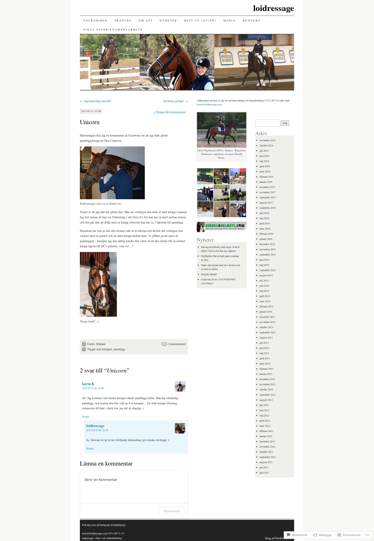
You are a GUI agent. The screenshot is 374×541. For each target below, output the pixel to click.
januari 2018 (266, 181)
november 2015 (268, 249)
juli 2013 (264, 342)
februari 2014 (266, 306)
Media (229, 20)
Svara (85, 416)
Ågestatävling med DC (95, 101)
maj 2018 (264, 161)
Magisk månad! (209, 274)
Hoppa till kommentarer (170, 112)
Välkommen (95, 20)
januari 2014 (266, 311)
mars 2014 (265, 301)
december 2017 (267, 187)
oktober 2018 (266, 145)
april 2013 (265, 358)
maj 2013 (264, 353)
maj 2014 (264, 290)
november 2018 (268, 140)
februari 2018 (266, 176)
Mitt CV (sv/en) (200, 20)
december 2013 (267, 316)
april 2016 (265, 223)
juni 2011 (264, 472)
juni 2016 (264, 213)
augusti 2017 (266, 202)
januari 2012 (266, 436)
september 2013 (268, 332)
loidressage (273, 7)
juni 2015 (264, 259)
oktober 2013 (266, 327)
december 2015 (267, 244)
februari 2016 (266, 233)
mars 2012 (265, 425)
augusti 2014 (266, 275)
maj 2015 (264, 264)
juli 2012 (264, 405)
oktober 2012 (266, 389)
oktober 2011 (266, 451)
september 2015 (268, 254)
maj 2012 (264, 415)
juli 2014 (264, 280)
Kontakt (252, 20)
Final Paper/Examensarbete (113, 29)
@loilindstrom (118, 525)
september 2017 (268, 197)
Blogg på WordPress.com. (278, 538)
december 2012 (267, 379)
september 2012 (268, 394)
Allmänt (101, 344)
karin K (88, 383)
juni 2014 (264, 285)
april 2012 (265, 420)
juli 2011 (264, 467)
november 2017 (268, 192)
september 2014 (268, 270)
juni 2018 (264, 155)
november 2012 (268, 384)
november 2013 (268, 322)
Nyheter (168, 20)
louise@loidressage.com (209, 104)
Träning (123, 20)
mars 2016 (265, 228)
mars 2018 (265, 171)
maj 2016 (264, 218)
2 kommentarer (176, 344)
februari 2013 (266, 368)
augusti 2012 (266, 399)
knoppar (107, 349)
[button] (205, 176)
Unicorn (90, 122)
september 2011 (268, 457)
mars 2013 (265, 363)
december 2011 (267, 441)
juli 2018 (264, 150)
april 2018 (265, 166)
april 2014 (265, 296)
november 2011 (268, 446)
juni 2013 (264, 348)
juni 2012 (264, 410)
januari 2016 (266, 239)
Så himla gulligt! (175, 101)
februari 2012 (266, 431)
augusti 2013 (266, 337)
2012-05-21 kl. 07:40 (93, 388)
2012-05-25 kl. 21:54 (97, 430)
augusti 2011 (266, 462)
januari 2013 (266, 374)
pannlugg (119, 349)
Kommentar (172, 511)
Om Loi (146, 20)
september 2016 (268, 207)
